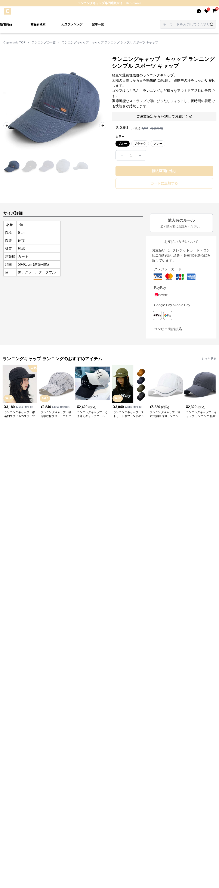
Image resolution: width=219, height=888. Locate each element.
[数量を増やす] (140, 155)
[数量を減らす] (121, 155)
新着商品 (6, 24)
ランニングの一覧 (44, 42)
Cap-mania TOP (14, 42)
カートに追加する (164, 183)
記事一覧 (98, 24)
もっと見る (208, 358)
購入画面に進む (164, 171)
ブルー (122, 143)
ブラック (140, 143)
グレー (157, 143)
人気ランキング (71, 24)
